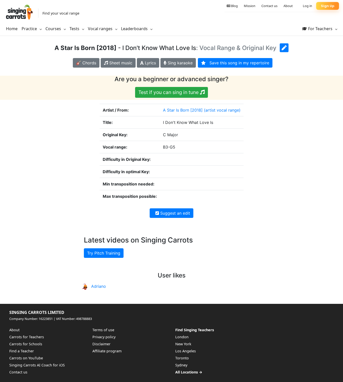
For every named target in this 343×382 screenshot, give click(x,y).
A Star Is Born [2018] (183, 110)
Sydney (181, 365)
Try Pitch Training (103, 253)
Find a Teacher (21, 351)
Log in (307, 6)
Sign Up (327, 6)
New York (183, 344)
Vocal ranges (100, 28)
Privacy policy (104, 337)
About (288, 6)
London (182, 337)
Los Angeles (185, 351)
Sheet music (120, 62)
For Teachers (320, 28)
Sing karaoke (179, 62)
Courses (53, 28)
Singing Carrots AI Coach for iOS (37, 365)
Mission (249, 6)
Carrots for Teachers (26, 337)
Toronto (182, 358)
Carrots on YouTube (26, 358)
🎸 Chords (86, 62)
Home (12, 28)
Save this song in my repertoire (237, 62)
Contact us (269, 6)
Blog (234, 6)
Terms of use (103, 329)
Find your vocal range (60, 13)
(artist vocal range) (222, 110)
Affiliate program (107, 351)
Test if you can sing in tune (169, 92)
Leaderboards (135, 28)
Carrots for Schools (25, 344)
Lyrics (150, 62)
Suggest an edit (174, 213)
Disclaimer (101, 344)
